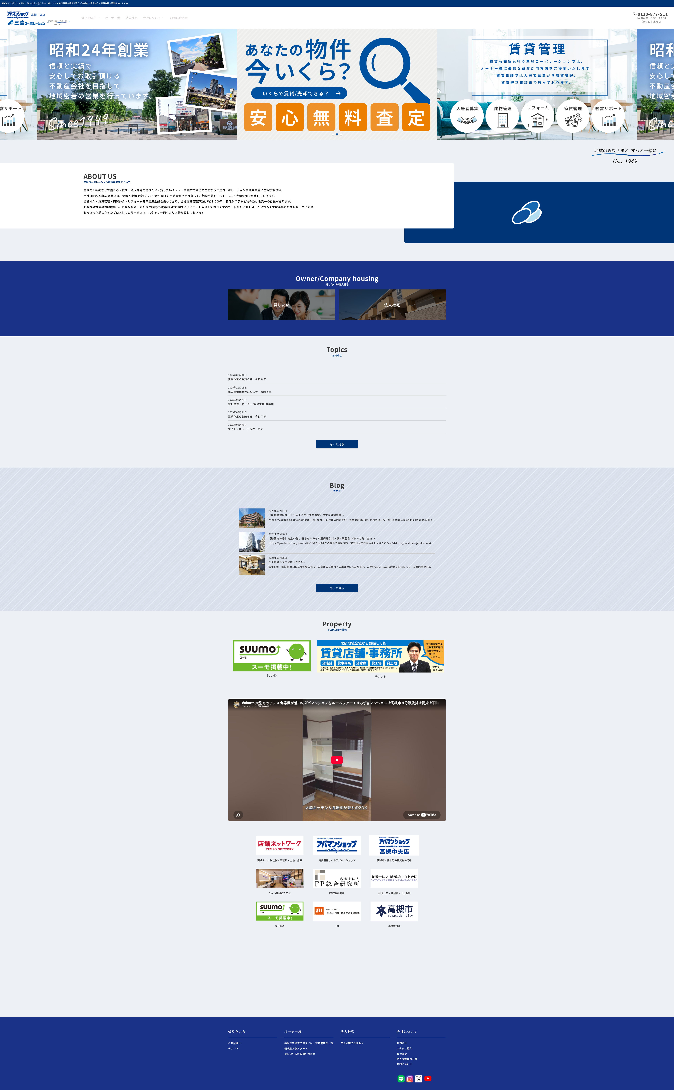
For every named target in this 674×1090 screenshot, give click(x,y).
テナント (233, 1048)
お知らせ (402, 1043)
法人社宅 (131, 18)
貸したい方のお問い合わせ (299, 1053)
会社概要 (402, 1053)
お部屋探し (234, 1043)
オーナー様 (112, 18)
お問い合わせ (179, 18)
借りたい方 (88, 18)
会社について (152, 18)
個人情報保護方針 (407, 1058)
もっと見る (337, 444)
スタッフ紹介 (404, 1048)
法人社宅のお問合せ (352, 1043)
